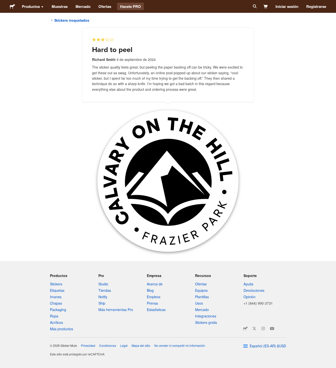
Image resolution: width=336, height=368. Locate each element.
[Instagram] (263, 328)
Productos (31, 6)
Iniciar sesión (286, 6)
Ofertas (104, 6)
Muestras (60, 6)
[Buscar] (254, 6)
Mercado (83, 6)
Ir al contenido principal (3, 3)
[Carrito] (266, 6)
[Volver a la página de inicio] (12, 6)
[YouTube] (272, 328)
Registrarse (316, 6)
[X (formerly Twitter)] (254, 328)
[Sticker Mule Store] (245, 328)
